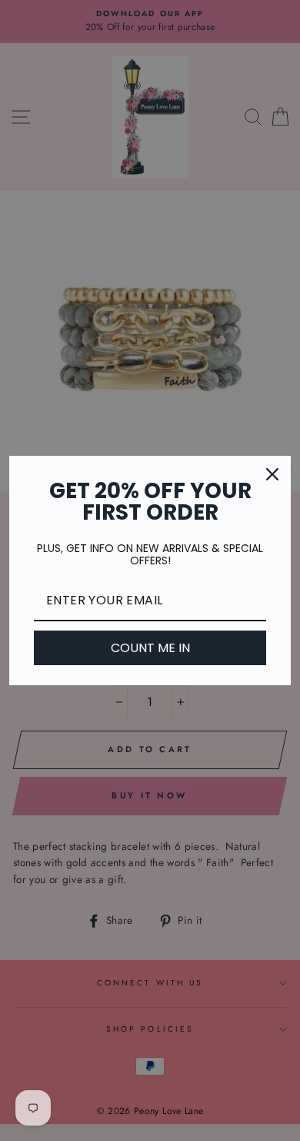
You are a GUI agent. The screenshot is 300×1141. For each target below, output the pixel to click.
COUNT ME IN (150, 648)
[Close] (272, 474)
